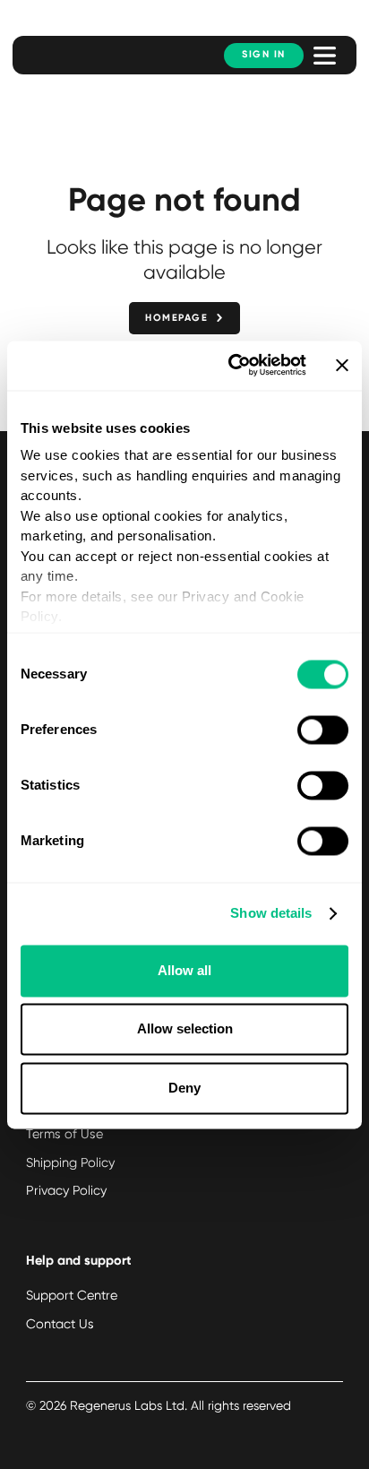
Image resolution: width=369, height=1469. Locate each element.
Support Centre (71, 1295)
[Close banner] (342, 365)
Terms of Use (64, 1134)
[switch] (322, 729)
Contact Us (60, 1324)
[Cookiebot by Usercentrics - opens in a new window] (231, 365)
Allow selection (185, 1029)
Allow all (184, 970)
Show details (271, 913)
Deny (184, 1087)
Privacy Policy (66, 1190)
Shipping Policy (70, 1162)
